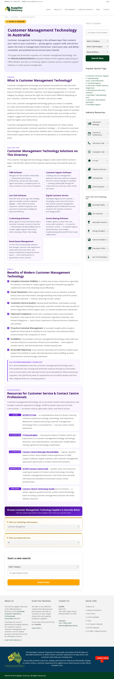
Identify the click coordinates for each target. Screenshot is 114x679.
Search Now (43, 582)
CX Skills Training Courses (97, 631)
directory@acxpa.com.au (35, 1)
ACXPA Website (93, 627)
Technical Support (94, 83)
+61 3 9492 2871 (15, 1)
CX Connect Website (95, 624)
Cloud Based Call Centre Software (95, 91)
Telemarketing (92, 78)
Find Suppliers (70, 9)
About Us (57, 9)
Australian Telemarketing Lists (96, 96)
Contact (106, 9)
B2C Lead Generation (95, 80)
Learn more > (37, 628)
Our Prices (91, 613)
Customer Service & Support (98, 76)
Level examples (93, 617)
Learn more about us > (13, 640)
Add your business (85, 9)
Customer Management (27, 17)
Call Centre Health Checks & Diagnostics (97, 86)
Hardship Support (94, 104)
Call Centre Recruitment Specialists (95, 101)
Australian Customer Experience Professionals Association (15, 615)
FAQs (98, 9)
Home (48, 9)
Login (107, 1)
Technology (14, 17)
